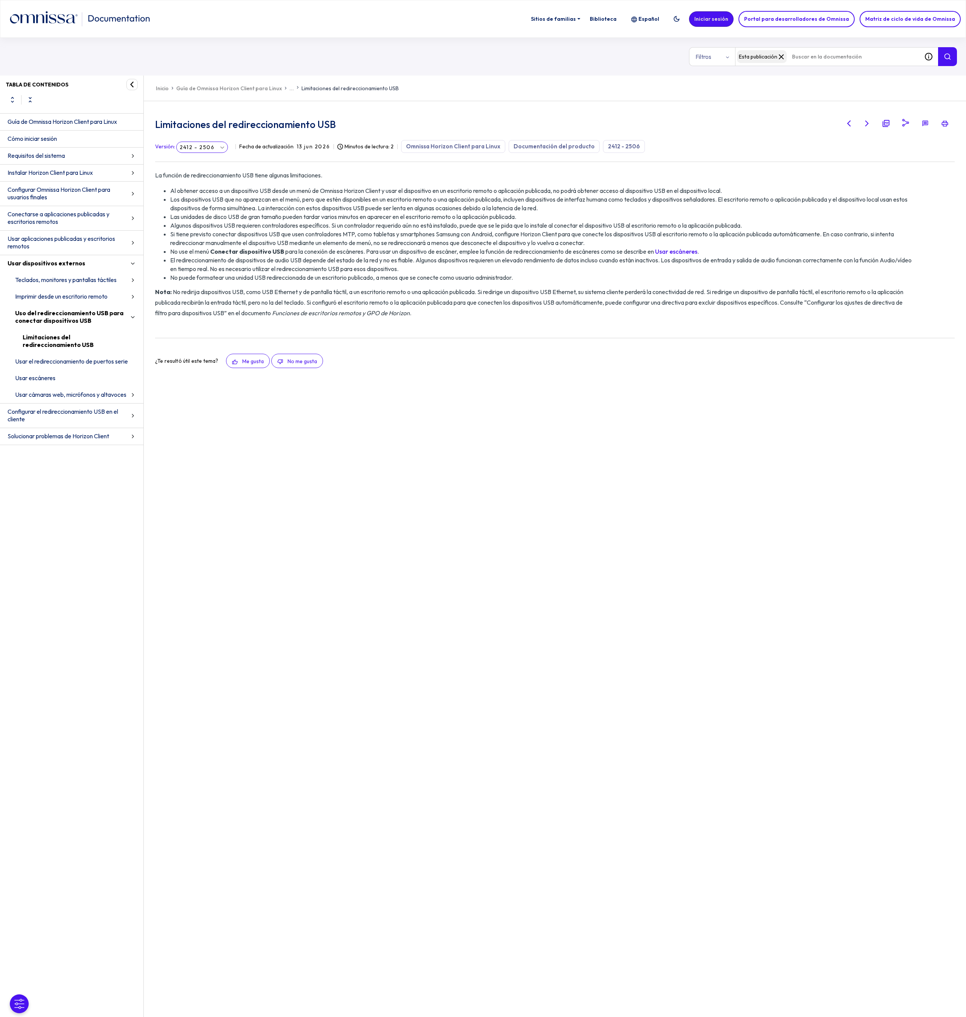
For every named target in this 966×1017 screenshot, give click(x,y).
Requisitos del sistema (36, 155)
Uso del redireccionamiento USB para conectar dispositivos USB (69, 316)
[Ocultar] (132, 84)
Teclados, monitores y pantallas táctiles (66, 280)
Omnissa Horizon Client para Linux (453, 146)
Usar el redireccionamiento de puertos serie (71, 361)
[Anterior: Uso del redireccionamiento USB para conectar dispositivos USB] (849, 123)
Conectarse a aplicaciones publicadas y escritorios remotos (58, 217)
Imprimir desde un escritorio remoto (61, 296)
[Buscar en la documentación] (947, 56)
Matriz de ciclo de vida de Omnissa (910, 18)
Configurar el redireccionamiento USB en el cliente (63, 415)
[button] (676, 18)
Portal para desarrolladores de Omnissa (796, 18)
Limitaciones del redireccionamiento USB (58, 340)
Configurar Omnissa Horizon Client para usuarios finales (59, 193)
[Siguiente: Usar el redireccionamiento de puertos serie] (867, 123)
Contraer (30, 100)
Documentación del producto (554, 146)
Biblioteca (603, 18)
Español (648, 18)
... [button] (291, 88)
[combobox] (827, 56)
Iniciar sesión (711, 18)
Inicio (162, 88)
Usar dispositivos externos (46, 263)
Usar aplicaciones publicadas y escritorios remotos (61, 242)
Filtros (703, 56)
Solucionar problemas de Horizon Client (58, 436)
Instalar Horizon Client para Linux (50, 172)
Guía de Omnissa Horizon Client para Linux (62, 121)
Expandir (12, 100)
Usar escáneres (35, 378)
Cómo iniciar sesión (32, 138)
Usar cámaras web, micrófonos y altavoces (70, 394)
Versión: (165, 146)
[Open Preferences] (19, 1003)
